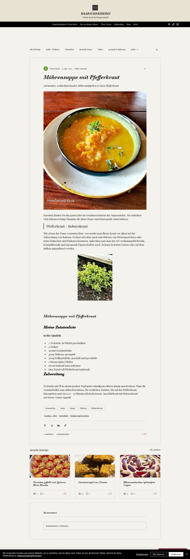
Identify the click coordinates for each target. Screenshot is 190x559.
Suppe (72, 408)
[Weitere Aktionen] (144, 68)
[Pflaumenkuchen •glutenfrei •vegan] (140, 466)
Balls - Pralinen (52, 49)
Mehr (133, 49)
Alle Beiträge (35, 49)
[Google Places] (169, 24)
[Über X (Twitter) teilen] (51, 425)
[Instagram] (177, 24)
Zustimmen (176, 554)
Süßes (100, 49)
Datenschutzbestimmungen (30, 555)
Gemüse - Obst (50, 415)
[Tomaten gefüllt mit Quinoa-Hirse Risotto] (50, 466)
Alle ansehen (155, 449)
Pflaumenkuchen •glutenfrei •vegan (139, 483)
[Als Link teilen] (65, 425)
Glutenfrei (69, 49)
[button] (157, 49)
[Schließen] (186, 554)
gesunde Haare (85, 49)
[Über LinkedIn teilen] (58, 425)
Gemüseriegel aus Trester (92, 482)
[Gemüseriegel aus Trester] (95, 466)
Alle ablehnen (159, 554)
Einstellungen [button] (142, 554)
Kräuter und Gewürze (79, 415)
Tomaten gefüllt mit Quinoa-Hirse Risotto (49, 483)
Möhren (83, 408)
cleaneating (50, 408)
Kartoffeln (63, 415)
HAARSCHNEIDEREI (95, 13)
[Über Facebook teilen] (45, 425)
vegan (62, 408)
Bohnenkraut (97, 408)
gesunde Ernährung (116, 49)
